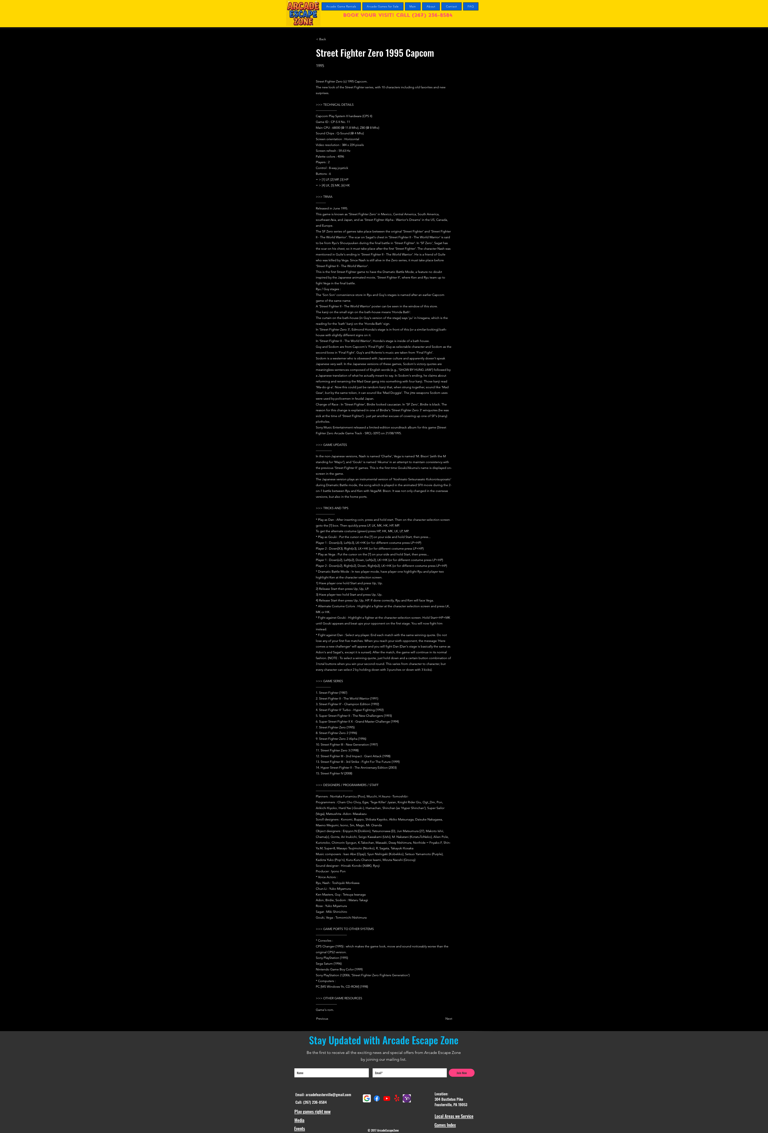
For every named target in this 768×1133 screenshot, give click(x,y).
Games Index (445, 1125)
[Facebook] (377, 1098)
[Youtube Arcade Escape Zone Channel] (387, 1098)
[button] (329, 39)
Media (299, 1120)
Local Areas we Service (454, 1116)
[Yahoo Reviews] (407, 1098)
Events (299, 1128)
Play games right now (312, 1111)
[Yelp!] (397, 1098)
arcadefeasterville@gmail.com (328, 1094)
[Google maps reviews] (367, 1098)
